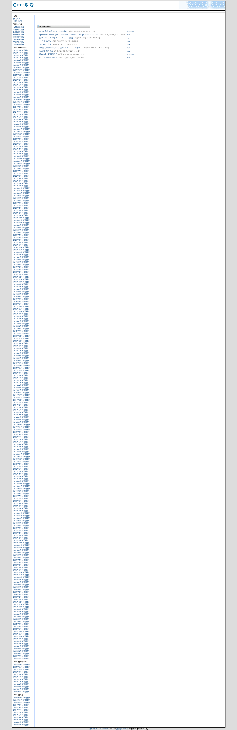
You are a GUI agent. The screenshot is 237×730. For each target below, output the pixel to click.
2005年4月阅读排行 (21, 684)
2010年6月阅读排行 (21, 528)
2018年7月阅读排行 (21, 289)
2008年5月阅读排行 (21, 590)
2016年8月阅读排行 (21, 346)
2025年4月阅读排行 (21, 90)
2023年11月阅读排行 (21, 132)
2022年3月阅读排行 (21, 181)
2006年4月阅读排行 (21, 651)
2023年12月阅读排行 (21, 129)
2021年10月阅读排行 (21, 193)
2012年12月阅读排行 (21, 454)
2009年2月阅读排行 (21, 567)
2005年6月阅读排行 (21, 679)
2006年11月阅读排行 (21, 634)
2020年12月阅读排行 (21, 218)
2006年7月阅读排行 (21, 644)
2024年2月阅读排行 (21, 124)
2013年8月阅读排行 (21, 434)
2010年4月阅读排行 (21, 533)
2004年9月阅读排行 (21, 705)
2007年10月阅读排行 (21, 607)
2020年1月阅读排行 (21, 245)
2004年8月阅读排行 (21, 707)
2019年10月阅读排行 (21, 252)
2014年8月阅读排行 (21, 405)
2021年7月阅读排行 (21, 201)
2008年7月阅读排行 (21, 585)
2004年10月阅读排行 (21, 703)
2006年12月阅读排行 (21, 631)
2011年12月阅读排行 (21, 484)
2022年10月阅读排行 (21, 164)
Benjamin (130, 31)
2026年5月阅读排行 (21, 58)
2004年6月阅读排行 (21, 712)
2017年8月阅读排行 (21, 316)
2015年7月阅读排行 (21, 378)
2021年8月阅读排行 (21, 198)
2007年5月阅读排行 (21, 619)
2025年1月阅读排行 (21, 97)
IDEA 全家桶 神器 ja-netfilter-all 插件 (53, 31)
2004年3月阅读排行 (21, 720)
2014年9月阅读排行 (21, 402)
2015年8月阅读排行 (21, 375)
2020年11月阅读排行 (21, 220)
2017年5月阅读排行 (21, 324)
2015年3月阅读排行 (21, 388)
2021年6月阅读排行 (21, 203)
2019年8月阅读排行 (21, 257)
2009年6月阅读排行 (21, 558)
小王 (128, 35)
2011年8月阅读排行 (21, 494)
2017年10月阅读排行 (21, 311)
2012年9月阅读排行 (21, 462)
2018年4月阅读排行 (21, 297)
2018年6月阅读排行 (21, 292)
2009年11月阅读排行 (21, 545)
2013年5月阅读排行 (21, 442)
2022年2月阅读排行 (21, 183)
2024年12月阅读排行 (21, 100)
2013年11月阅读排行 (21, 427)
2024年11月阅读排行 (21, 102)
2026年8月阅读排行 (21, 50)
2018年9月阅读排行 (21, 284)
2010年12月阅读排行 (21, 513)
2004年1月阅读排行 (21, 725)
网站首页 (16, 19)
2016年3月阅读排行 (21, 358)
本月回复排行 (18, 44)
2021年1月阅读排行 (21, 215)
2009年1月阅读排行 (21, 570)
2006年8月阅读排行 (21, 641)
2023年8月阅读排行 (21, 139)
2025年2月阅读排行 (21, 95)
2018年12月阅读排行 (21, 277)
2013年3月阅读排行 (21, 447)
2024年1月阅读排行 (21, 127)
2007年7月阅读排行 (21, 614)
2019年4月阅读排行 (21, 267)
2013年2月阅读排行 (21, 449)
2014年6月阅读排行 (21, 410)
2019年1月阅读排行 (21, 274)
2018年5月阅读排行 (21, 294)
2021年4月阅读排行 (21, 208)
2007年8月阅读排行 (21, 612)
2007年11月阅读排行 (21, 604)
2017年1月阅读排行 (21, 334)
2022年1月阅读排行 (21, 186)
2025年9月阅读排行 (21, 77)
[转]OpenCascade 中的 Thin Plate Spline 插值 (56, 38)
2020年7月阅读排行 (21, 230)
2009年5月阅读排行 (21, 560)
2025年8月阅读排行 (21, 80)
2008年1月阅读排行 (21, 599)
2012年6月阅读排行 (21, 469)
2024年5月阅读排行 (21, 117)
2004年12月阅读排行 (21, 698)
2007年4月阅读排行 (21, 622)
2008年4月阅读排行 (21, 592)
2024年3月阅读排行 (21, 122)
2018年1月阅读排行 (21, 304)
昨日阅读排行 (18, 32)
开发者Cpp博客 (122, 729)
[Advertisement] (69, 18)
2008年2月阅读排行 (21, 597)
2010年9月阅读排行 (21, 521)
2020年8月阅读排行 (21, 228)
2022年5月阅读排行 (21, 176)
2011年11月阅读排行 (21, 486)
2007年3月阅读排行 (21, 624)
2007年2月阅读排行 (21, 626)
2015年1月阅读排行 (21, 393)
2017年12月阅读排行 (21, 306)
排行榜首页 (17, 21)
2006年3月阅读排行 (21, 654)
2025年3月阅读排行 (21, 92)
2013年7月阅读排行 (21, 437)
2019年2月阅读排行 (21, 272)
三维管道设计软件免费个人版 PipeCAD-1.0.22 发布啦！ (60, 48)
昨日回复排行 (18, 35)
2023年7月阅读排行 (21, 141)
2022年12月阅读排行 (21, 159)
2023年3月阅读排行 (21, 151)
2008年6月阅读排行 (21, 587)
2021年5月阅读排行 (21, 205)
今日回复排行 (18, 30)
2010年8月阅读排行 (21, 523)
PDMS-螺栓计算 (45, 44)
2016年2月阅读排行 (21, 361)
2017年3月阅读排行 (21, 329)
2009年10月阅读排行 (21, 548)
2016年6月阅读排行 (21, 351)
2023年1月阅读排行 (21, 156)
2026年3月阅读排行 (21, 63)
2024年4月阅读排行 (21, 119)
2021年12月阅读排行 (21, 188)
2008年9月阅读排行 (21, 580)
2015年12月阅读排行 (21, 366)
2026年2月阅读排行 (21, 65)
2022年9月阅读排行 (21, 166)
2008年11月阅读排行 (21, 575)
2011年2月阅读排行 (21, 508)
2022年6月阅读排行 (21, 173)
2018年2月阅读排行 (21, 302)
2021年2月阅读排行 (21, 213)
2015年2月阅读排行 (21, 390)
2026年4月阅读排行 (21, 60)
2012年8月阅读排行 (21, 464)
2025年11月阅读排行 (21, 73)
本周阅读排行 (18, 37)
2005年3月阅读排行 (21, 687)
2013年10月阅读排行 (21, 430)
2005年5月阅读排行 (21, 682)
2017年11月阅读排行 (21, 309)
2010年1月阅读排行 (21, 540)
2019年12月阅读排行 (21, 247)
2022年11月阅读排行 (21, 161)
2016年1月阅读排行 (21, 363)
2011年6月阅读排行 (21, 498)
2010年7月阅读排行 (21, 526)
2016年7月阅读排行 (21, 348)
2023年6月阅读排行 (21, 144)
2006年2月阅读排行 (21, 656)
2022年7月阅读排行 (21, 171)
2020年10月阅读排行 (21, 223)
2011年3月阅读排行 (21, 506)
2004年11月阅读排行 (21, 700)
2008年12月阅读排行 (21, 572)
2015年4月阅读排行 (21, 385)
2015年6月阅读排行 (21, 380)
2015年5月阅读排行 (21, 383)
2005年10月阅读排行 (21, 669)
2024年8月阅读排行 (21, 109)
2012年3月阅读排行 (21, 476)
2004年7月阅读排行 (21, 710)
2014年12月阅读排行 (21, 395)
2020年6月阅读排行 (21, 233)
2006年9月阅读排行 (21, 639)
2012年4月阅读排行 (21, 474)
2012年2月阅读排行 (21, 479)
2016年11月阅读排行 (21, 338)
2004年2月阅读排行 (21, 722)
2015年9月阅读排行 (21, 373)
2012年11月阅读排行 (21, 457)
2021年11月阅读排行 (21, 191)
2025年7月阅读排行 (21, 82)
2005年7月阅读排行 (21, 677)
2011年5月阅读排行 (21, 501)
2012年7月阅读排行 (21, 466)
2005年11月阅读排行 (21, 667)
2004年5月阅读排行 (21, 715)
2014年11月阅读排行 (21, 398)
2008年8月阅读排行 (21, 582)
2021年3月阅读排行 (21, 210)
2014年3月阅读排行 (21, 417)
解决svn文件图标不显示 (48, 54)
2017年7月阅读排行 (21, 319)
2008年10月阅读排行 (21, 577)
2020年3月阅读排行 (21, 240)
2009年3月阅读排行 (21, 565)
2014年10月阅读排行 (21, 400)
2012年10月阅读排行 (21, 459)
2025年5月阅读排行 (21, 87)
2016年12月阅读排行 (21, 336)
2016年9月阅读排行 (21, 343)
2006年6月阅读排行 (21, 646)
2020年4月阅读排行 (21, 237)
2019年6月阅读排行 (21, 262)
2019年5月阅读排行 (21, 265)
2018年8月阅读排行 (21, 287)
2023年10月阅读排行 (21, 134)
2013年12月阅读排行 (21, 425)
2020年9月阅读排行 (21, 225)
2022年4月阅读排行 (21, 178)
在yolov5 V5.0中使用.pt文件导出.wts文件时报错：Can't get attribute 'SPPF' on (82, 35)
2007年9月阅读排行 (21, 609)
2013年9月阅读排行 (21, 432)
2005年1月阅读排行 (21, 692)
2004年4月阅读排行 (21, 717)
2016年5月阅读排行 (21, 353)
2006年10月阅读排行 (21, 636)
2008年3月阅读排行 (21, 594)
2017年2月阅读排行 (21, 331)
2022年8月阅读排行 (21, 169)
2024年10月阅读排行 (21, 105)
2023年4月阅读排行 (21, 149)
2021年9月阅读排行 (21, 196)
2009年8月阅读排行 (21, 553)
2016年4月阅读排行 (21, 356)
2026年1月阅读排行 (21, 68)
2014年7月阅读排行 (21, 407)
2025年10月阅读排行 (21, 75)
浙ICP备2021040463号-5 (98, 729)
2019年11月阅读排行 (21, 250)
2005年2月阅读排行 (21, 689)
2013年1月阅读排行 (21, 452)
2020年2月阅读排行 (21, 242)
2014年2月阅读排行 (21, 420)
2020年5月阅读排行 (21, 235)
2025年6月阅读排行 (21, 85)
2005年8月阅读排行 (21, 674)
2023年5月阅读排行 (21, 146)
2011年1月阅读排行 (21, 511)
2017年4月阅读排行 (21, 326)
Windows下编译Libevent (48, 57)
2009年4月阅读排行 (21, 562)
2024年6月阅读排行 (21, 114)
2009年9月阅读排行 (21, 550)
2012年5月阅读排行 (21, 471)
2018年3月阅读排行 (21, 299)
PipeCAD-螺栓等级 (46, 51)
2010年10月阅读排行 (21, 518)
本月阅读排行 (18, 42)
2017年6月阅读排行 (21, 321)
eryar (128, 38)
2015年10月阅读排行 (21, 370)
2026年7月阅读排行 (21, 53)
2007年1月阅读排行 (21, 629)
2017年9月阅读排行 (21, 314)
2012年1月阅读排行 (21, 481)
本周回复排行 (18, 39)
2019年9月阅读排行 (21, 255)
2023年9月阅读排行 (21, 137)
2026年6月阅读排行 (21, 55)
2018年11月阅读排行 (21, 279)
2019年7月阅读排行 (21, 260)
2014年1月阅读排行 (21, 422)
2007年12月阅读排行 (21, 602)
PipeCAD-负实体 (45, 41)
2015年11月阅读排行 (21, 368)
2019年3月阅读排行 (21, 270)
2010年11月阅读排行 (21, 516)
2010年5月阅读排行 (21, 530)
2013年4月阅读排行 (21, 444)
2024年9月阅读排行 (21, 107)
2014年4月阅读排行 (21, 415)
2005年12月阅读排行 (21, 665)
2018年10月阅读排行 (21, 282)
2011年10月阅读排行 (21, 489)
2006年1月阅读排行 (21, 659)
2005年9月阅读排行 (21, 672)
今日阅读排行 (18, 27)
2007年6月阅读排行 (21, 617)
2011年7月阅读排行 (21, 496)
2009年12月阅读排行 (21, 543)
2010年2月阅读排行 (21, 538)
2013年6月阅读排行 (21, 439)
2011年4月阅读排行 (21, 503)
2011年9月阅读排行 (21, 491)
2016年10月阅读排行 (21, 341)
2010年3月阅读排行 (21, 535)
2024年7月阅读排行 (21, 112)
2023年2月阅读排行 (21, 154)
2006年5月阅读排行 (21, 649)
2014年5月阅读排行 (21, 412)
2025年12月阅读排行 (21, 70)
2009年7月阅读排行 (21, 555)
